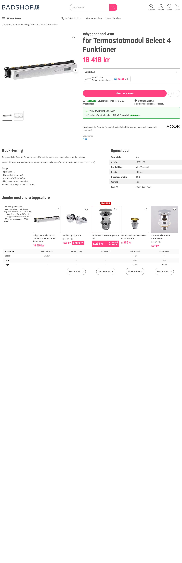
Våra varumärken (94, 18)
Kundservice (151, 9)
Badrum (7, 24)
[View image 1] (7, 116)
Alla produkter (14, 18)
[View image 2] (19, 116)
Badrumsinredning (21, 24)
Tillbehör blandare (49, 24)
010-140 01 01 (72, 18)
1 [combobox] (172, 93)
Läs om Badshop (113, 18)
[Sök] (113, 7)
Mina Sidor (161, 9)
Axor (85, 139)
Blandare (35, 24)
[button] (107, 79)
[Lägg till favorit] (74, 37)
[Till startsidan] (20, 7)
